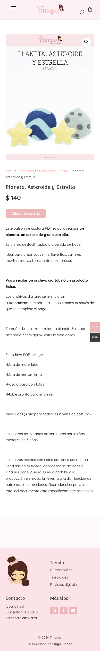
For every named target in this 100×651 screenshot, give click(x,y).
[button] (86, 42)
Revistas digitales (64, 584)
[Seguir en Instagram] (54, 610)
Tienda (57, 562)
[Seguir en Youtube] (73, 610)
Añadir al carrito (25, 213)
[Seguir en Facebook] (63, 610)
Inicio (9, 171)
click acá (29, 618)
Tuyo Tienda (63, 644)
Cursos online (61, 570)
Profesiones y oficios (52, 171)
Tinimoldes (25, 171)
